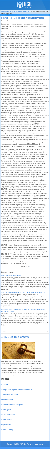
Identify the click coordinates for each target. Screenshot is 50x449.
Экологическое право (9, 395)
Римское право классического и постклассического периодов (23, 292)
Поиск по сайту (7, 430)
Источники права (8, 415)
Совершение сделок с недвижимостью (16, 390)
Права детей (6, 410)
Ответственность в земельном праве (20, 12)
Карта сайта (6, 425)
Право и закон (5, 12)
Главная (4, 384)
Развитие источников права (11, 275)
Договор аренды (7, 400)
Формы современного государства (15, 337)
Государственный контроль (12, 405)
